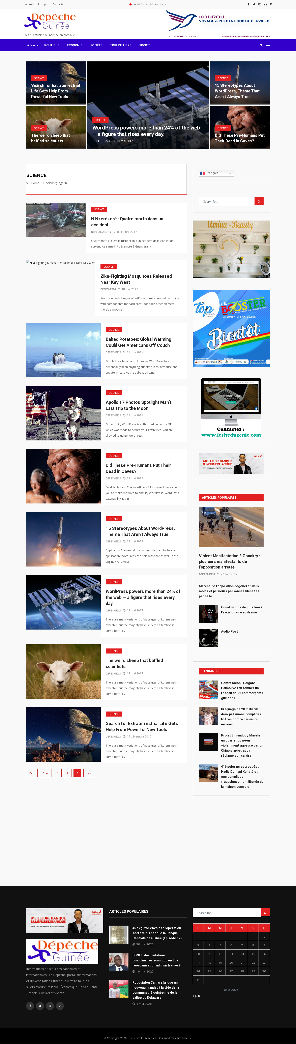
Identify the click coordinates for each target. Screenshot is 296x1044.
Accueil (29, 4)
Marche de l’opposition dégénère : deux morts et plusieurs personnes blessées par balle (229, 591)
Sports (145, 45)
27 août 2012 (229, 574)
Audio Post (229, 631)
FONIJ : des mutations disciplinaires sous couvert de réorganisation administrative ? (156, 960)
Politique (51, 45)
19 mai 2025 (145, 971)
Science (39, 78)
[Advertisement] (231, 832)
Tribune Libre (120, 45)
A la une (32, 45)
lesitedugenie (183, 1038)
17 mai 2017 (135, 673)
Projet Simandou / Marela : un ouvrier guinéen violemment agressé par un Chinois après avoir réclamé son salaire (242, 745)
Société (96, 45)
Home (34, 183)
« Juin (196, 996)
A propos (43, 4)
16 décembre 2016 (139, 736)
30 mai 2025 (145, 944)
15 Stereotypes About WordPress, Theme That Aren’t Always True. (237, 91)
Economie (74, 45)
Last (89, 773)
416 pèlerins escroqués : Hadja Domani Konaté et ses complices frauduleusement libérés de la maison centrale (242, 777)
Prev (46, 773)
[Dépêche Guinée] (49, 22)
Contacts (58, 4)
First (31, 773)
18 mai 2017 (130, 289)
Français (211, 173)
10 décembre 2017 (124, 232)
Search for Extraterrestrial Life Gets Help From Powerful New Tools (55, 91)
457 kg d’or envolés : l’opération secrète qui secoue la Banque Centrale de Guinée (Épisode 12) (157, 933)
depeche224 (101, 141)
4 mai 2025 (144, 1004)
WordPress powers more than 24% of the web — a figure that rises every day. (143, 597)
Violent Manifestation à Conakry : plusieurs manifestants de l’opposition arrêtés (229, 561)
